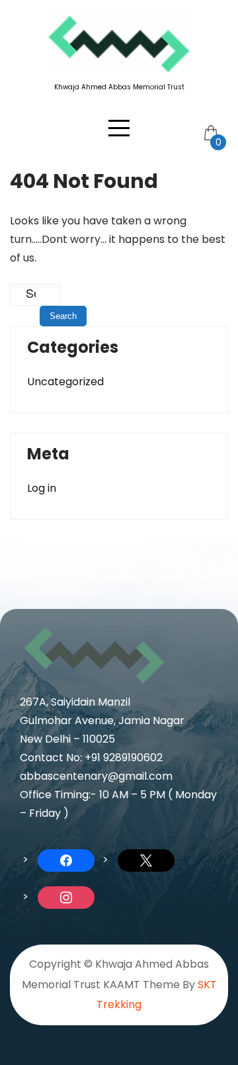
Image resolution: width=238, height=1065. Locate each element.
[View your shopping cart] (209, 122)
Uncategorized (65, 381)
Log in (41, 488)
